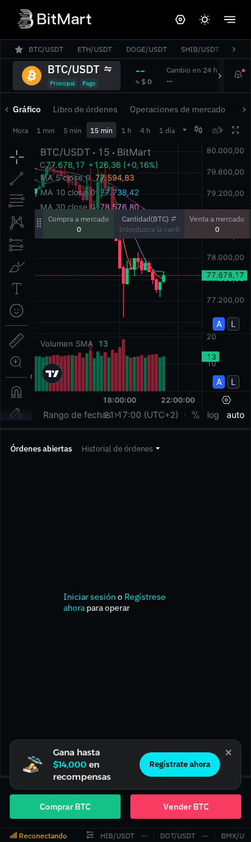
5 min (72, 130)
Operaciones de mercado (177, 109)
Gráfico (27, 109)
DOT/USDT (176, 835)
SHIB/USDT (113, 835)
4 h (145, 130)
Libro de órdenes (85, 109)
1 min (46, 130)
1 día (167, 130)
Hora (20, 130)
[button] (121, 449)
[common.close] (228, 752)
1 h (126, 130)
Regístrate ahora (179, 764)
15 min (101, 130)
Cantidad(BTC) (145, 218)
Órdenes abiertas (41, 449)
